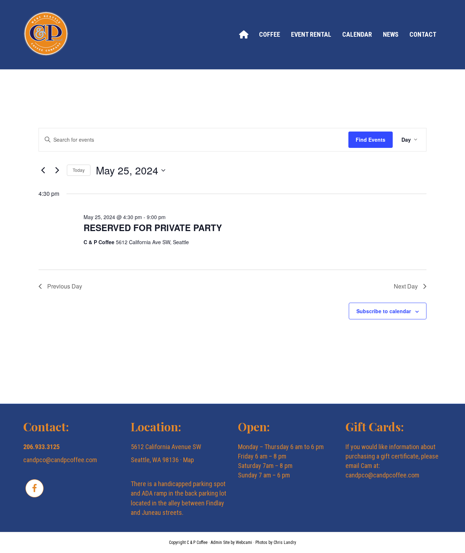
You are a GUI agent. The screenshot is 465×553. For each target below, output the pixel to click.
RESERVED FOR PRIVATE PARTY (153, 227)
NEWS (391, 34)
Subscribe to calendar (383, 311)
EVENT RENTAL (311, 34)
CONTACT (422, 34)
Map (188, 460)
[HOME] (244, 34)
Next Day (406, 286)
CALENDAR (357, 34)
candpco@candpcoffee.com (60, 460)
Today (79, 170)
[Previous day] (43, 170)
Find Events (370, 139)
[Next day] (57, 170)
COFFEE (269, 34)
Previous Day (64, 286)
